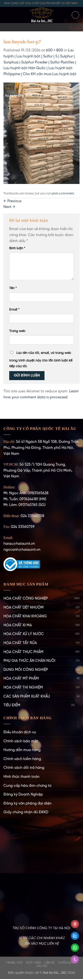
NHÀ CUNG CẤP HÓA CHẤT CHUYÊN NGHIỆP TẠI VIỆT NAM (40, 3)
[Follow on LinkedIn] (53, 27)
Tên (13, 288)
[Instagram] (35, 27)
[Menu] (6, 15)
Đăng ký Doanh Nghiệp (23, 794)
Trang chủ (14, 962)
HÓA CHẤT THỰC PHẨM (23, 652)
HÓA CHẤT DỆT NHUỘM (23, 607)
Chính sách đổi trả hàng (23, 768)
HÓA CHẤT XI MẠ (17, 625)
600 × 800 (54, 50)
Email (14, 309)
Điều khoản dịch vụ (19, 732)
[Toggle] (78, 705)
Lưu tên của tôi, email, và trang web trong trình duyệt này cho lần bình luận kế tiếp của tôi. (40, 359)
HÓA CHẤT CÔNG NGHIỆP (25, 598)
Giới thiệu (33, 962)
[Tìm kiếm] (75, 15)
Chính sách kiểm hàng (22, 759)
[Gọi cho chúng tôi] (47, 27)
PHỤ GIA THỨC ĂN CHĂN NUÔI (29, 661)
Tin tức (42, 966)
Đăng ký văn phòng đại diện (27, 803)
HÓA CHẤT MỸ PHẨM (21, 678)
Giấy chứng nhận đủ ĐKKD (25, 812)
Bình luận (17, 248)
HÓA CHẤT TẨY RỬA (20, 643)
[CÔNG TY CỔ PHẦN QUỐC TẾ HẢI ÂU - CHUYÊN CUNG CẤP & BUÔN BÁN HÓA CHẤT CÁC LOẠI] (41, 15)
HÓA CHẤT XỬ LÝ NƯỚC (23, 634)
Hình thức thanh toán (21, 777)
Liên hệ (49, 962)
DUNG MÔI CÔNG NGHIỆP (25, 670)
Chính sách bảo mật (20, 741)
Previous (12, 201)
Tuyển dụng (67, 962)
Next (9, 207)
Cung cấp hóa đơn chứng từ (27, 786)
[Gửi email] (41, 27)
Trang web (17, 331)
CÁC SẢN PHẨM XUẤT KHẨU (26, 696)
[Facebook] (29, 27)
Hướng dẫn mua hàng (22, 750)
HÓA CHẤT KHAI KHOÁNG (25, 616)
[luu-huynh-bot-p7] (41, 133)
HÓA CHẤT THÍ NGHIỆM (23, 687)
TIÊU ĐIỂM (11, 705)
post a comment (63, 193)
